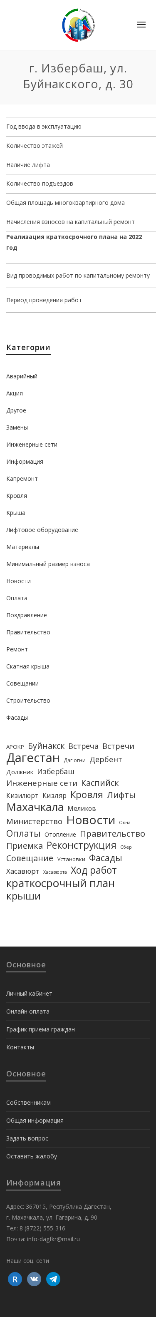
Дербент (105, 759)
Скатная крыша (28, 666)
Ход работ (94, 870)
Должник (19, 772)
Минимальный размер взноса (48, 564)
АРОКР (15, 746)
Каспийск (100, 783)
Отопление (60, 834)
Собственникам (28, 1102)
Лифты (121, 794)
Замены (17, 427)
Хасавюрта (55, 872)
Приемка (24, 845)
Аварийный (21, 376)
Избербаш (55, 771)
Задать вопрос (27, 1138)
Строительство (28, 700)
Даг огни (75, 760)
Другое (16, 410)
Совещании (22, 683)
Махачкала (35, 806)
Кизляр (54, 795)
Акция (14, 393)
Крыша (15, 513)
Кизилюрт (22, 795)
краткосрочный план (60, 882)
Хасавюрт (23, 871)
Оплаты (23, 833)
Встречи (118, 746)
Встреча (83, 746)
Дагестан (33, 757)
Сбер (126, 847)
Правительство (28, 632)
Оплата (16, 598)
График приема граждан (40, 1029)
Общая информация (35, 1120)
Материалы (22, 547)
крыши (23, 895)
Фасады (17, 717)
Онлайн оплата (28, 1011)
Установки (71, 859)
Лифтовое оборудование (42, 530)
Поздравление (26, 615)
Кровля (16, 495)
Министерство (34, 821)
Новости (18, 581)
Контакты (20, 1047)
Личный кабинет (29, 993)
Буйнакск (46, 746)
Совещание (29, 858)
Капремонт (22, 478)
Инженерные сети (31, 444)
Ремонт (17, 649)
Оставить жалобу (31, 1156)
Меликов (81, 808)
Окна (125, 822)
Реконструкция (81, 845)
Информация (24, 461)
